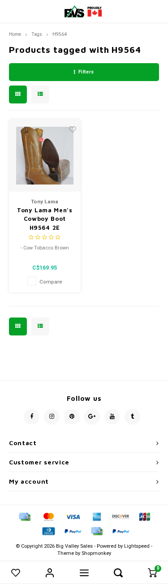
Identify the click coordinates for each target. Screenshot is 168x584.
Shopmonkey (96, 553)
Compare (50, 282)
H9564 (59, 34)
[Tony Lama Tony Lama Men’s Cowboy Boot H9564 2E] (45, 156)
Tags (36, 34)
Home (15, 34)
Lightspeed (137, 546)
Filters (86, 72)
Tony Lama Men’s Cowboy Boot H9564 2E (45, 218)
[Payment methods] (24, 516)
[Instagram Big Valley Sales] (52, 417)
